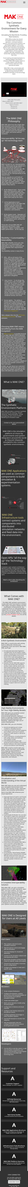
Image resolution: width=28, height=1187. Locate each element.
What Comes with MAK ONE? (14, 103)
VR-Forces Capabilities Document (13, 316)
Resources (14, 106)
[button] (10, 463)
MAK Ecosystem (9, 334)
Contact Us (14, 108)
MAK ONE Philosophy (14, 100)
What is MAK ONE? (7, 101)
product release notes (13, 614)
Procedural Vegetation (11, 311)
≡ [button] (24, 2)
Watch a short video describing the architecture (14, 580)
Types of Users (14, 105)
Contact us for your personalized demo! (14, 423)
